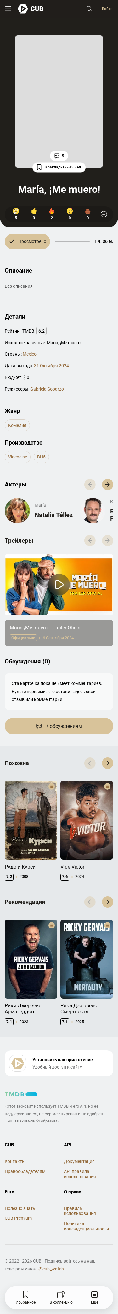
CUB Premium (18, 1218)
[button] (107, 484)
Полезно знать (20, 1208)
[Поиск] (89, 9)
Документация (79, 1161)
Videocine (17, 456)
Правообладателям (25, 1171)
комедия (17, 425)
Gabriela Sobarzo (47, 389)
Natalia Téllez (54, 515)
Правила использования (80, 1211)
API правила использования (80, 1174)
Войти (107, 9)
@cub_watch (51, 1268)
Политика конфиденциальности (86, 1226)
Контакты (15, 1161)
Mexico (30, 353)
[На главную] (31, 8)
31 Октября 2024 (51, 365)
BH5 (41, 456)
